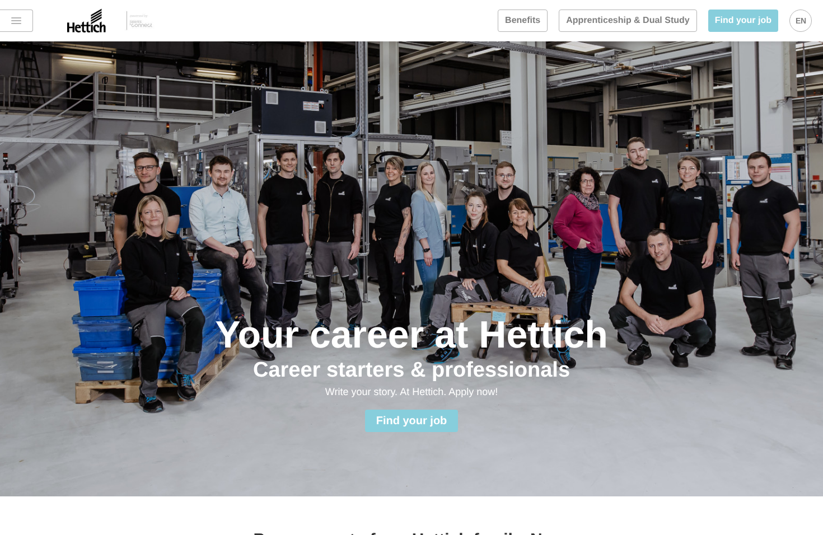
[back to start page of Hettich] (100, 21)
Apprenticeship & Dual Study (627, 20)
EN (801, 20)
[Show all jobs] (16, 21)
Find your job (743, 20)
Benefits (522, 20)
